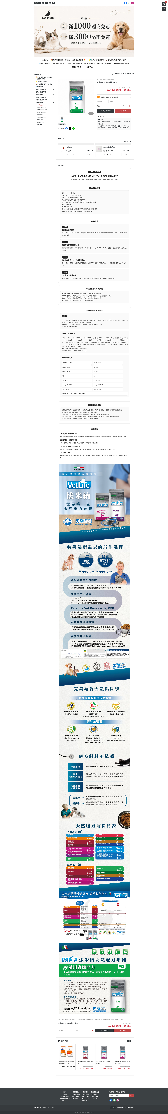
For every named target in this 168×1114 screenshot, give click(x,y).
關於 (64, 1092)
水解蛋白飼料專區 (41, 114)
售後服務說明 (85, 1100)
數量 (98, 106)
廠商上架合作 (75, 1096)
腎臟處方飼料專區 (41, 117)
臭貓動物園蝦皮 (65, 1096)
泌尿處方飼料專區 (41, 112)
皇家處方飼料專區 (41, 107)
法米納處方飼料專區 (42, 105)
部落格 (65, 1094)
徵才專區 (95, 1098)
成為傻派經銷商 (75, 1094)
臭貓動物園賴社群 (65, 1098)
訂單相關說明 (85, 1094)
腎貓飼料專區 (40, 122)
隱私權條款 (95, 1096)
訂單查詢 (85, 1092)
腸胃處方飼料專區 (41, 119)
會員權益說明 (95, 1092)
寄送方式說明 (85, 1098)
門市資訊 (64, 1100)
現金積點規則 (95, 1094)
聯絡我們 (75, 1098)
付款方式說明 (85, 1096)
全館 (99, 97)
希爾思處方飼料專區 (42, 110)
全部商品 (76, 1092)
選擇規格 (99, 101)
